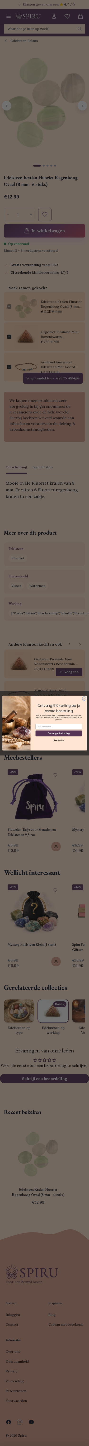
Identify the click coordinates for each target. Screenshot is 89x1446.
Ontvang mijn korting (59, 733)
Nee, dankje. (59, 740)
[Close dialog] (84, 698)
